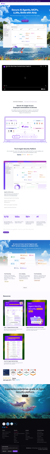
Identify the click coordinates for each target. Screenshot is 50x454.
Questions (15, 440)
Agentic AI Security (5, 433)
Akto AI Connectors (5, 436)
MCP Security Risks (40, 433)
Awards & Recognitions (29, 437)
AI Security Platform (40, 440)
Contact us (27, 433)
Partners (15, 437)
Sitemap (27, 439)
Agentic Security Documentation (19, 433)
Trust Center (28, 436)
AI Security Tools (40, 437)
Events (15, 439)
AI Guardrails (39, 436)
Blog (14, 436)
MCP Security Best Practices (41, 442)
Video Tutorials (16, 442)
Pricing (3, 437)
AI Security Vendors (40, 439)
